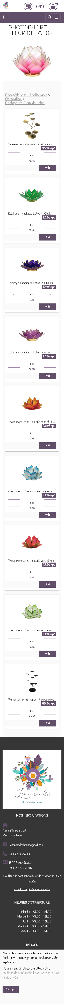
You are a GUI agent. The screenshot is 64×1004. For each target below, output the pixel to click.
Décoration (13, 99)
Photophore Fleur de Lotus (25, 103)
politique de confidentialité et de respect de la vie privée (31, 975)
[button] (2, 17)
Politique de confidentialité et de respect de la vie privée (32, 879)
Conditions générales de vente (32, 889)
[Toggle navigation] (56, 17)
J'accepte (10, 990)
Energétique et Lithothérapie (26, 95)
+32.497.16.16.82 (20, 855)
